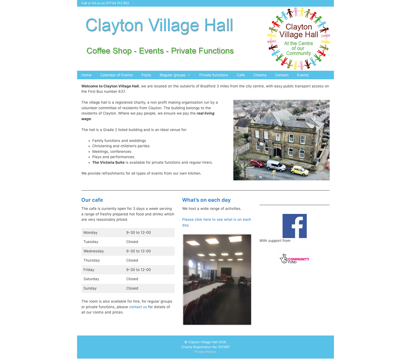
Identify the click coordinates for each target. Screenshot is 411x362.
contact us (138, 307)
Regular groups (173, 75)
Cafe (241, 75)
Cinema (260, 75)
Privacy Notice (205, 352)
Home (86, 75)
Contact (282, 75)
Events (303, 75)
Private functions (213, 75)
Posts (146, 75)
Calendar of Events (116, 75)
